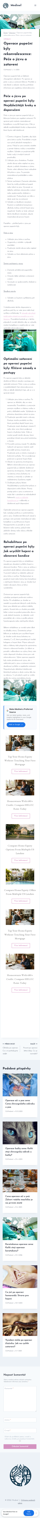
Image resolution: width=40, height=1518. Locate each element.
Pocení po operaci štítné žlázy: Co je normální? (30, 1049)
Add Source (29, 1513)
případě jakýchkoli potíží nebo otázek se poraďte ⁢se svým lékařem (19, 316)
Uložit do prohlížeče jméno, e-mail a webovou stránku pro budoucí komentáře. (20, 1438)
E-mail (8, 1431)
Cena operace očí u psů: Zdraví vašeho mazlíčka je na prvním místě (19, 1199)
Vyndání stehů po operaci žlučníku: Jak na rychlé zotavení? (18, 1343)
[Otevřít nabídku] (35, 5)
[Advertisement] (20, 1018)
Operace (7, 39)
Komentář (9, 1388)
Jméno (8, 1420)
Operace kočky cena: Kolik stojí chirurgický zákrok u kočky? (19, 1151)
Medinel (8, 70)
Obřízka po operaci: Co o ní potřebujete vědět (10, 1049)
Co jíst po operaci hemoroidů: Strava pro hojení (17, 1295)
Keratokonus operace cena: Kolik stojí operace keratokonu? (19, 1247)
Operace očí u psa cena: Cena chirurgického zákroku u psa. (20, 1103)
